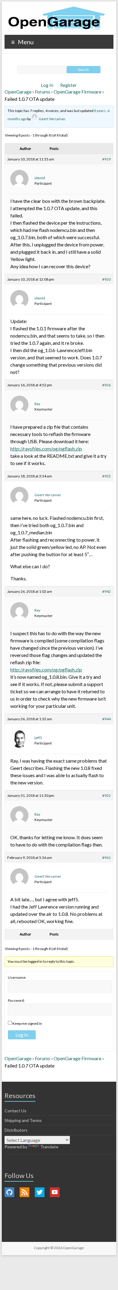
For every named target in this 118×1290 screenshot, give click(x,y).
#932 (106, 476)
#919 (106, 159)
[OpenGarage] (57, 18)
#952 (106, 795)
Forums (42, 91)
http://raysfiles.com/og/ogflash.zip (46, 448)
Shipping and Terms (23, 1120)
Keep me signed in (27, 1023)
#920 (106, 279)
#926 (106, 385)
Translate (49, 1146)
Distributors (16, 1130)
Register (68, 85)
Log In (47, 85)
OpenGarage (18, 91)
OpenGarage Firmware (77, 91)
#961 (106, 857)
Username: (17, 977)
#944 (106, 719)
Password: (16, 1000)
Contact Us (15, 1110)
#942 (106, 591)
